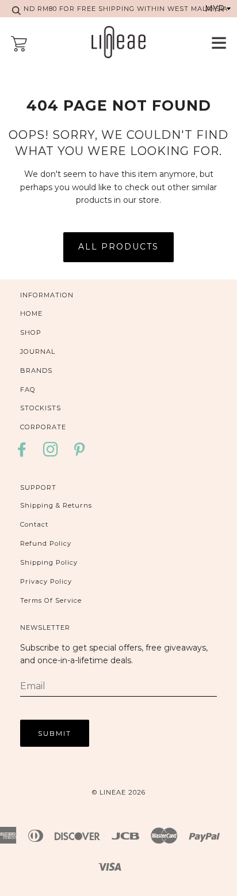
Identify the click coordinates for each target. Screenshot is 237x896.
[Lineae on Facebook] (25, 453)
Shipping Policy (49, 562)
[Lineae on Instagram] (51, 453)
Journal (37, 351)
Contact (34, 524)
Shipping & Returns (56, 505)
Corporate (43, 427)
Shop (30, 332)
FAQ (28, 389)
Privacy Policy (46, 581)
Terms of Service (51, 600)
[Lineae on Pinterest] (79, 453)
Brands (36, 370)
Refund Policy (45, 543)
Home (31, 313)
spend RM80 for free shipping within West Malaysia (118, 9)
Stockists (40, 408)
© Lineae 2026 (119, 792)
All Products (118, 246)
